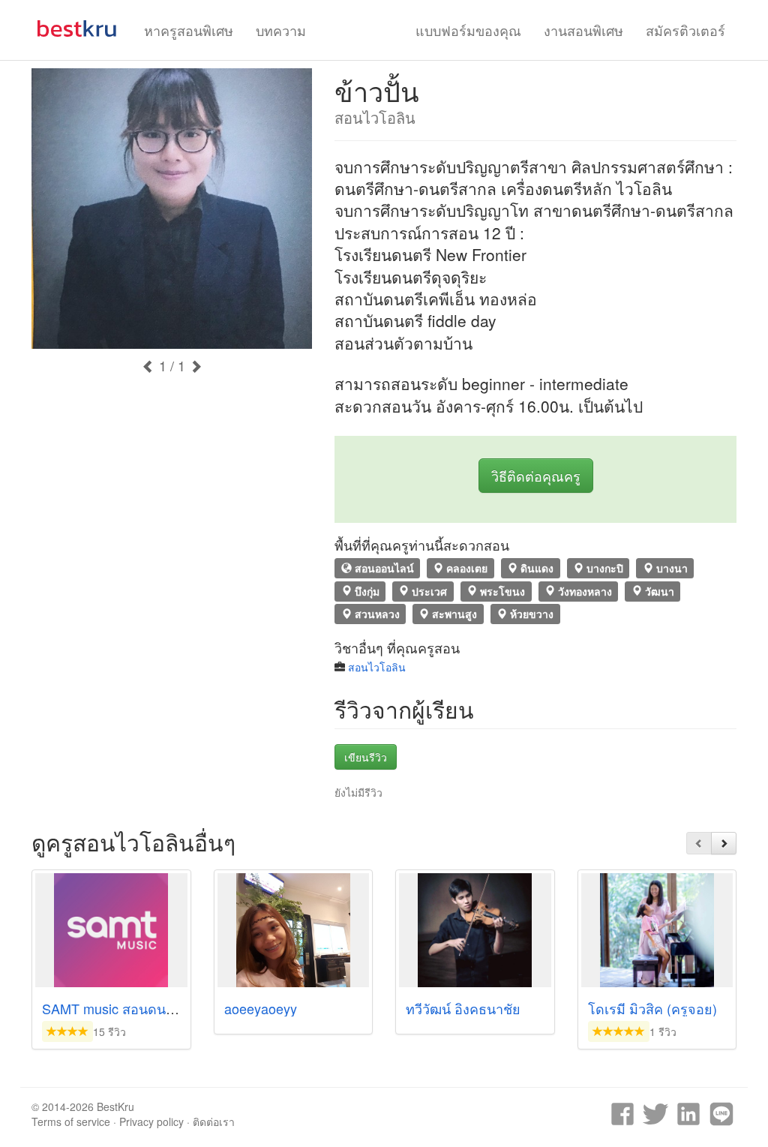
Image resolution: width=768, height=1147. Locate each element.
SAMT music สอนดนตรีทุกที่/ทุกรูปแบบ (156, 1008)
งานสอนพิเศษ (583, 30)
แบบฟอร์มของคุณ (468, 30)
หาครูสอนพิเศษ (188, 30)
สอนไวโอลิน (377, 666)
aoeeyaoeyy (260, 1008)
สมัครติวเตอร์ (685, 30)
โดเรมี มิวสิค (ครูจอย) (652, 1008)
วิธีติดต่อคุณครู (535, 475)
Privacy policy (151, 1121)
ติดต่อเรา (214, 1121)
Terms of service (71, 1121)
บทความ (281, 30)
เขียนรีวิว (365, 756)
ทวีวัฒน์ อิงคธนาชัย (463, 1008)
